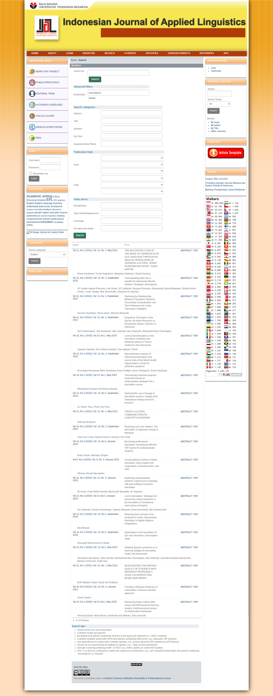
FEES (38, 138)
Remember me (40, 173)
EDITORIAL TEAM (44, 93)
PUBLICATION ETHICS (47, 82)
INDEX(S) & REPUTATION (48, 127)
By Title (214, 128)
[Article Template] (225, 153)
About (52, 53)
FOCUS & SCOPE (44, 116)
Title (76, 121)
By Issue (215, 122)
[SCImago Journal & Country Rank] (45, 232)
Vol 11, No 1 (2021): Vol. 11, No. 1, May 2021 (95, 250)
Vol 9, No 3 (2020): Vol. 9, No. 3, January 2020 (96, 459)
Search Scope (214, 99)
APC (226, 53)
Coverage (79, 221)
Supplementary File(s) (85, 144)
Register (89, 53)
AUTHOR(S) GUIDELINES (49, 104)
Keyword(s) (79, 94)
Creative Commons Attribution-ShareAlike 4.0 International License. (137, 678)
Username (34, 160)
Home (34, 53)
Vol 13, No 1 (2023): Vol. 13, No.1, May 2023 (95, 547)
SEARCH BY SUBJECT (47, 71)
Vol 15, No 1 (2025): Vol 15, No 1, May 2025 (95, 335)
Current (130, 53)
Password (34, 167)
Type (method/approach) (86, 213)
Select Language (37, 250)
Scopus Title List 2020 (216, 179)
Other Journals (218, 131)
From (76, 164)
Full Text (78, 136)
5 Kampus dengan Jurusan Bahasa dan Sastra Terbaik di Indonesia (225, 184)
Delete (92, 98)
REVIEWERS (207, 53)
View (213, 68)
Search (211, 89)
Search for (79, 71)
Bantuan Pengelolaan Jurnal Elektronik (225, 189)
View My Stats (81, 667)
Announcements (179, 53)
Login (69, 53)
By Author (216, 125)
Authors (78, 113)
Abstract (78, 129)
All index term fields (83, 228)
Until (76, 185)
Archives (152, 53)
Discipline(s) (80, 205)
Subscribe (216, 71)
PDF (196, 250)
